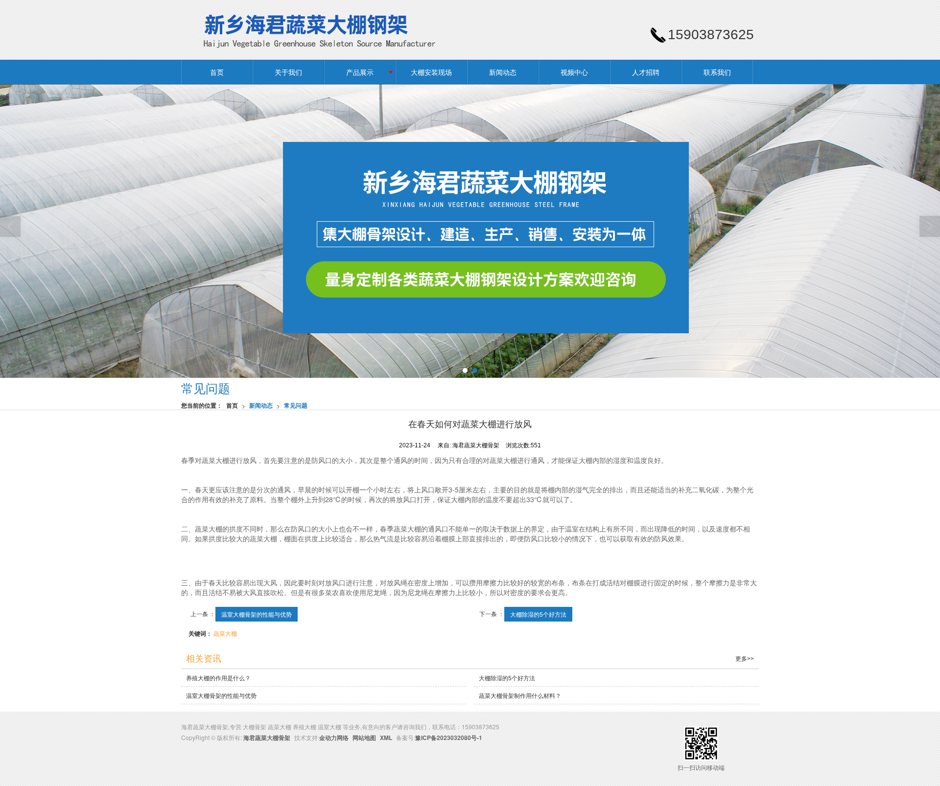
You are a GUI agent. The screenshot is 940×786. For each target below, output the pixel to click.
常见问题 (295, 405)
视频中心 (574, 72)
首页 (217, 72)
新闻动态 (503, 72)
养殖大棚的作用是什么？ (218, 677)
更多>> (744, 658)
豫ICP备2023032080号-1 (448, 737)
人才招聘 (645, 72)
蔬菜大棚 (225, 633)
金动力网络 (334, 737)
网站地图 (364, 737)
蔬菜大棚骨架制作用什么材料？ (520, 695)
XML (386, 737)
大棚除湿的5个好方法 (538, 614)
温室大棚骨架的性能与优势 (256, 614)
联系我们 (717, 72)
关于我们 (288, 72)
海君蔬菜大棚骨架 (266, 737)
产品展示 (360, 72)
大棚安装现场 (431, 72)
